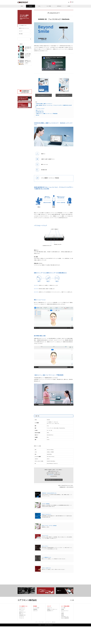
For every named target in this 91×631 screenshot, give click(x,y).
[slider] (53, 404)
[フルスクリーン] (72, 327)
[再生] (35, 327)
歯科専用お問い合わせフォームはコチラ (53, 479)
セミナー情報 (49, 6)
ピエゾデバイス (21, 616)
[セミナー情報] (26, 593)
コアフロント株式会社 (45, 503)
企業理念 (62, 613)
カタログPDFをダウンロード (43, 95)
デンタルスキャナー (22, 607)
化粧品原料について (50, 610)
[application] (53, 318)
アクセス (62, 612)
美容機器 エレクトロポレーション (52, 609)
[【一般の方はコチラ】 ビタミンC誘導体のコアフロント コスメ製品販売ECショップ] (45, 593)
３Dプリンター (35, 610)
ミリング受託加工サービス (46, 557)
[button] (54, 318)
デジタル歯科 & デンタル (22, 25)
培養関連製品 (35, 609)
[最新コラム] (64, 593)
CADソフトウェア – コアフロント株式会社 (49, 525)
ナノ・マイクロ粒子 (36, 607)
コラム (39, 6)
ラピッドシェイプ (45, 535)
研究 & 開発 (20, 33)
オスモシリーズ (49, 607)
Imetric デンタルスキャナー (46, 514)
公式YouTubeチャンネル (64, 616)
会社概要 (62, 609)
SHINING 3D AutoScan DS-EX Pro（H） (49, 493)
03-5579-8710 (51, 474)
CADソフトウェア (22, 609)
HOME (22, 6)
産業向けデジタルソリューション (24, 28)
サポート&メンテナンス (64, 610)
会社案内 (69, 6)
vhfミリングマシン (45, 546)
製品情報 (30, 6)
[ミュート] (70, 327)
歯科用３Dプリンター (22, 612)
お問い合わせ (59, 6)
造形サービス (21, 613)
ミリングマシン (21, 610)
